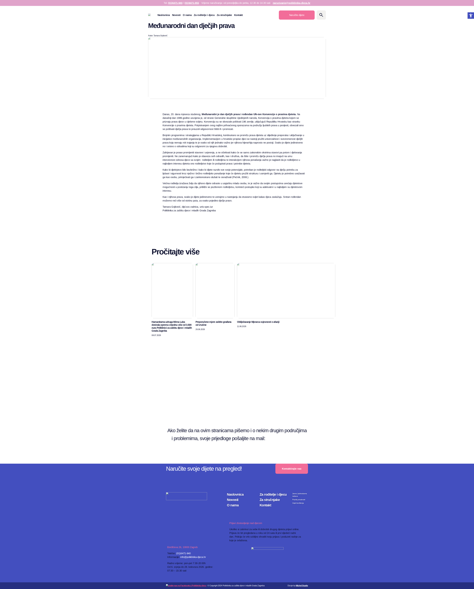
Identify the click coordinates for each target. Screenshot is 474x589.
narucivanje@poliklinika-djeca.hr (291, 3)
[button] (471, 15)
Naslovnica (164, 15)
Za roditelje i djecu (204, 15)
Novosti (176, 15)
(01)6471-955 (192, 3)
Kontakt (238, 15)
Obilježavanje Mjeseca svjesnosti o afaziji (258, 322)
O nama (187, 15)
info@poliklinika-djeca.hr (193, 557)
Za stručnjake (224, 15)
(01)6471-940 (175, 3)
